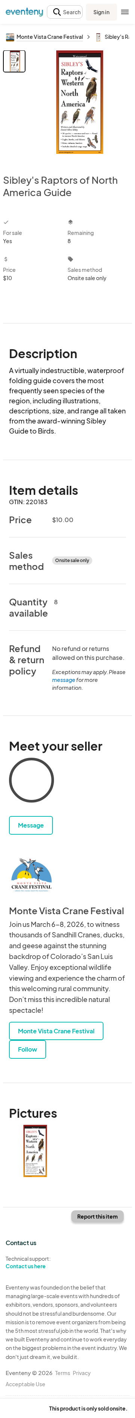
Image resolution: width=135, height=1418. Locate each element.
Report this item (97, 1216)
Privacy (82, 1372)
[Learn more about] (31, 782)
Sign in (101, 12)
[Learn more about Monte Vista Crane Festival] (31, 875)
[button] (64, 12)
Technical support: (28, 1262)
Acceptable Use (25, 1384)
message (64, 679)
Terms (62, 1372)
